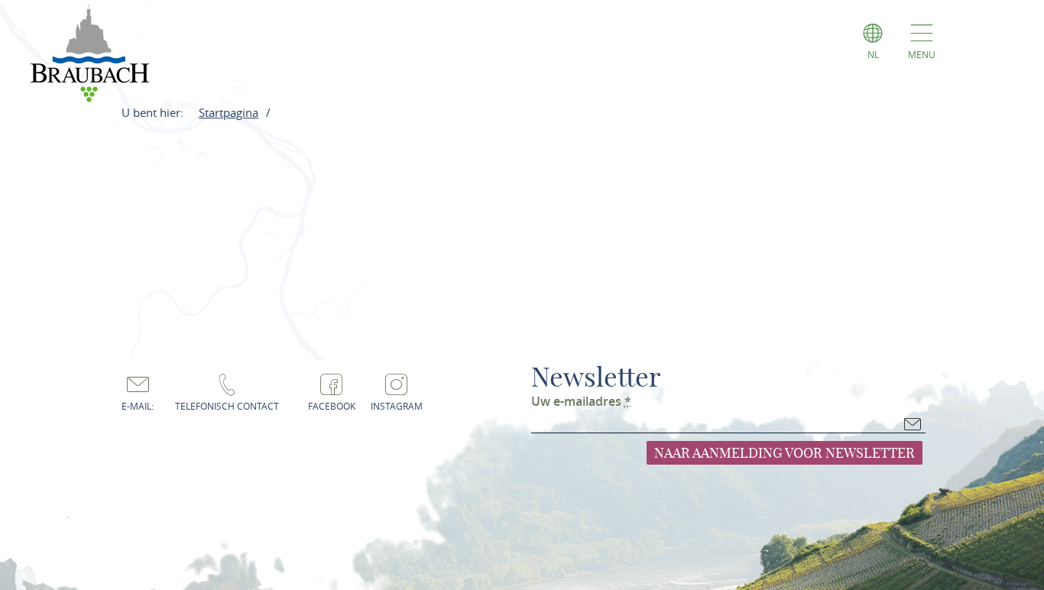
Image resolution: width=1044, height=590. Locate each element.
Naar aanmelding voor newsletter (784, 453)
